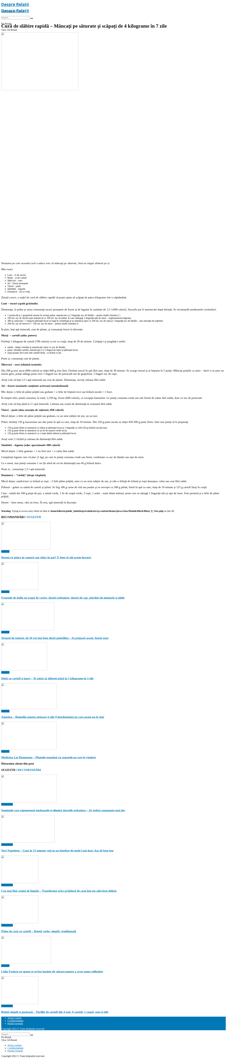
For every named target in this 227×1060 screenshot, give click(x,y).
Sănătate (5, 551)
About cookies (14, 1018)
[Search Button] (31, 18)
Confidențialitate (15, 1020)
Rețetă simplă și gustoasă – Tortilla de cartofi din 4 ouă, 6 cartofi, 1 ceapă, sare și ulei (54, 1012)
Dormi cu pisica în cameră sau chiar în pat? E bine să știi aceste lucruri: (46, 557)
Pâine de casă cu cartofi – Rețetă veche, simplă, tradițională (38, 931)
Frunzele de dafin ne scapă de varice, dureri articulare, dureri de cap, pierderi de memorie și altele (62, 597)
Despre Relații (15, 4)
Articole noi (7, 804)
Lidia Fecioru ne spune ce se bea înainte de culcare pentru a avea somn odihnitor (52, 971)
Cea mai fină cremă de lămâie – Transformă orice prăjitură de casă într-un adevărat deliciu (59, 890)
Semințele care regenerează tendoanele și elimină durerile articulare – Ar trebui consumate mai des (63, 810)
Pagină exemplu (15, 1023)
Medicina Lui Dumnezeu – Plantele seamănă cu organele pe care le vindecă (48, 757)
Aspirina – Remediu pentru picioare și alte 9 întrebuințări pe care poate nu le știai (52, 717)
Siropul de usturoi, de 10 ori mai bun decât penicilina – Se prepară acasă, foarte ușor (55, 638)
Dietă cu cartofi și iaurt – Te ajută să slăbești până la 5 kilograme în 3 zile (47, 678)
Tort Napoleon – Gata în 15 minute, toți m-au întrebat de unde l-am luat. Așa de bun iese (57, 850)
